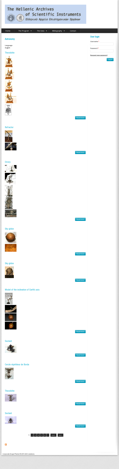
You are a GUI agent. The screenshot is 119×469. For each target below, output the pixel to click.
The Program (23, 31)
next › (53, 435)
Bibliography (57, 31)
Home (7, 31)
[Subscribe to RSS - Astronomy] (6, 445)
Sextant (8, 341)
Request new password (98, 55)
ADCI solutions (29, 454)
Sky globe (9, 229)
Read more (80, 118)
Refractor (9, 127)
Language (8, 45)
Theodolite (10, 53)
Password (94, 48)
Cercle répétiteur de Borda (17, 364)
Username (94, 41)
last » (60, 435)
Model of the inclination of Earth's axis (22, 289)
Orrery (7, 162)
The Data (40, 31)
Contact (73, 31)
